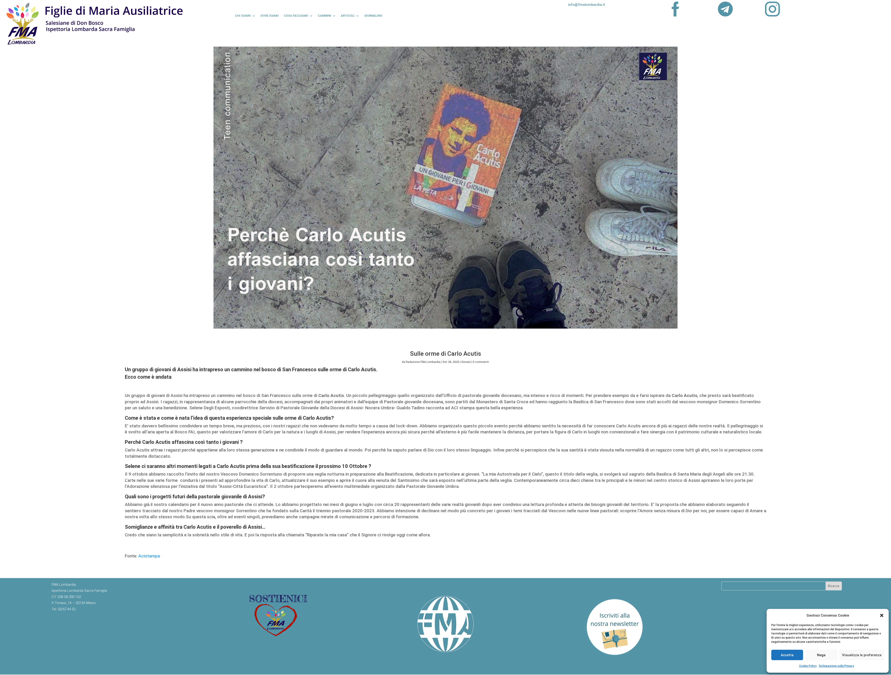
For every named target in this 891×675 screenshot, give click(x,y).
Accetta (787, 655)
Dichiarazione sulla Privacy (836, 666)
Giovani (466, 362)
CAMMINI (324, 15)
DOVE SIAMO (270, 15)
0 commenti (481, 362)
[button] (881, 615)
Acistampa (149, 556)
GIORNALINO (373, 15)
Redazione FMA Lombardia (423, 362)
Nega (821, 655)
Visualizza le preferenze (861, 655)
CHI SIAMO (243, 15)
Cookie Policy (808, 666)
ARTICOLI (348, 15)
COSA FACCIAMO (296, 15)
